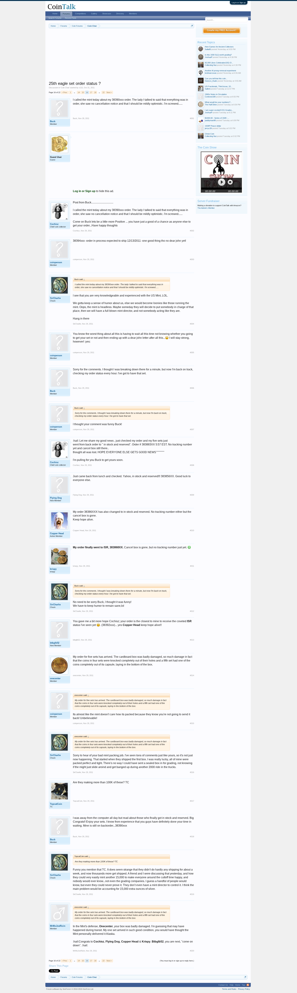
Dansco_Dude (211, 81)
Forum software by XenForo (70, 989)
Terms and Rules (229, 989)
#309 (192, 495)
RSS (248, 985)
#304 (192, 324)
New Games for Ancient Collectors (219, 47)
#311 (192, 566)
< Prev (64, 92)
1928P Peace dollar (213, 126)
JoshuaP (208, 57)
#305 (192, 352)
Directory (120, 14)
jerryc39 (208, 128)
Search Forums (55, 18)
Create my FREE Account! (221, 30)
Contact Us (223, 985)
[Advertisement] (121, 57)
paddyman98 (210, 120)
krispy (53, 569)
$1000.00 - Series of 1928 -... (217, 118)
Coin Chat (65, 88)
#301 (192, 118)
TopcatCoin (56, 804)
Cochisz (54, 224)
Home (54, 14)
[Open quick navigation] (192, 26)
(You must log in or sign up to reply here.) (177, 961)
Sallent (207, 89)
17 (91, 92)
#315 (192, 723)
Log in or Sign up (239, 3)
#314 (192, 675)
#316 (192, 772)
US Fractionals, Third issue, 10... (218, 86)
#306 (192, 388)
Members (133, 14)
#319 (192, 894)
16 (87, 92)
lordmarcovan (210, 73)
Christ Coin (209, 134)
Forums (66, 14)
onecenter (55, 678)
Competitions (80, 14)
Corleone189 (210, 97)
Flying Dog (56, 498)
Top (243, 985)
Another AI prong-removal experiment (220, 71)
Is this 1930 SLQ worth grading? (218, 55)
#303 (192, 259)
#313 (192, 640)
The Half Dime (211, 105)
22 (103, 92)
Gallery (94, 14)
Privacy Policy (244, 989)
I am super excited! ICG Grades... (219, 110)
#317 (192, 801)
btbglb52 (54, 643)
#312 (192, 611)
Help (231, 985)
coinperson (56, 262)
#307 (192, 429)
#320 (192, 951)
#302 (192, 231)
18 (95, 92)
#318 (192, 836)
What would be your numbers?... (218, 102)
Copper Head (57, 533)
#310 (192, 530)
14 (79, 92)
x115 (81, 88)
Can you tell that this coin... (216, 78)
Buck (52, 121)
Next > (109, 92)
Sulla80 (208, 49)
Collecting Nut (210, 65)
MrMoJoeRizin (57, 926)
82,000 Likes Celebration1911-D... (219, 63)
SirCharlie (55, 298)
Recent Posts (70, 18)
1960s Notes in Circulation (216, 94)
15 (83, 92)
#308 (192, 465)
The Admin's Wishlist (205, 208)
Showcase (106, 14)
